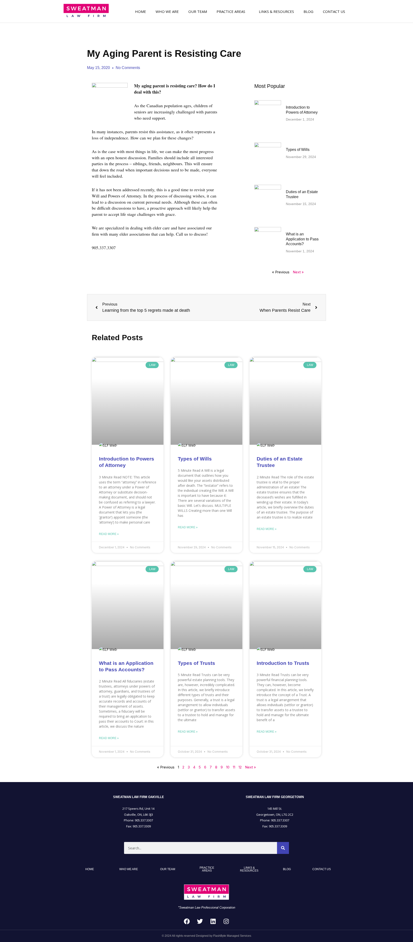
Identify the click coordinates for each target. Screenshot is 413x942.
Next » (298, 272)
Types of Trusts (196, 663)
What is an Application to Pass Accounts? (302, 239)
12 (240, 767)
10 (227, 767)
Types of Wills (298, 150)
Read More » (109, 534)
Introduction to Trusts (283, 663)
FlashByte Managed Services (232, 935)
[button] (233, 11)
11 (234, 767)
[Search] (283, 848)
